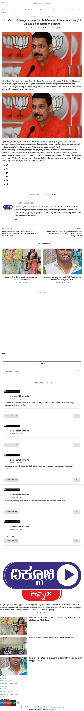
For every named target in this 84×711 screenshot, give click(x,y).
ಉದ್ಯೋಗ (14, 10)
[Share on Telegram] (7, 184)
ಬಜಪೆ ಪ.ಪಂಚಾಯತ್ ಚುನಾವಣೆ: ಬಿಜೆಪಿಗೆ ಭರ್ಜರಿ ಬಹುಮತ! (52, 638)
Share (76, 416)
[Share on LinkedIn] (7, 173)
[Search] (81, 3)
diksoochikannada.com (39, 28)
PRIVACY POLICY (6, 681)
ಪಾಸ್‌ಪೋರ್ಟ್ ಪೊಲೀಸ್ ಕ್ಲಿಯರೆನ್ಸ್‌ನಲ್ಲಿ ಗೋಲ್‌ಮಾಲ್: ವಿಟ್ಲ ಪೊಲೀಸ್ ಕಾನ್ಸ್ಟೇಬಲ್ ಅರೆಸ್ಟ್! (62, 278)
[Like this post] (45, 195)
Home (4, 10)
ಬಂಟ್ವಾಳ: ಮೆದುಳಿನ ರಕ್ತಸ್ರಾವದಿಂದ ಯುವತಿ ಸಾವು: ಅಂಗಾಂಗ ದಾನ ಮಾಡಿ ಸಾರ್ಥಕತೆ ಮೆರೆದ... (54, 619)
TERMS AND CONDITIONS (9, 683)
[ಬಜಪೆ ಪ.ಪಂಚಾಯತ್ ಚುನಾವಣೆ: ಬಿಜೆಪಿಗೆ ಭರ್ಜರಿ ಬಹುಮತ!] (13, 646)
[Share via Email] (55, 195)
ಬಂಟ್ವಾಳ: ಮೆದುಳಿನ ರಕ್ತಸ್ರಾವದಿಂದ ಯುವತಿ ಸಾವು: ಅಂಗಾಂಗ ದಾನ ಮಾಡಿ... (21, 278)
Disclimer (3, 686)
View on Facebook (11, 416)
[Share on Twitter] (7, 169)
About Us (3, 678)
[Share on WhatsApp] (7, 181)
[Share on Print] (7, 177)
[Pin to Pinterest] (52, 195)
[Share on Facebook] (7, 166)
